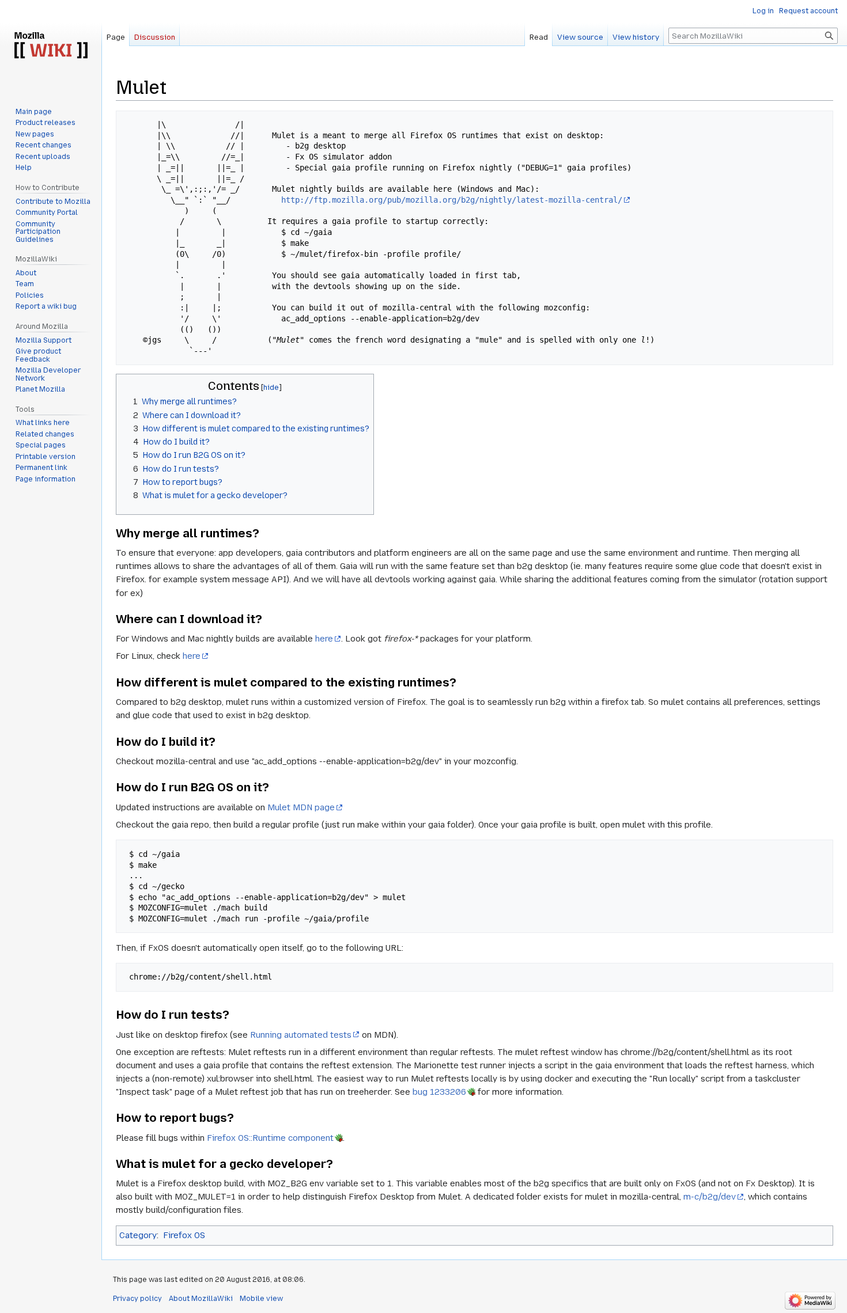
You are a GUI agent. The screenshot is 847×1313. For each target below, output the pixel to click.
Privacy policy (137, 1299)
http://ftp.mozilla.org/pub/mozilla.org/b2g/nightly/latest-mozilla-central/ (451, 199)
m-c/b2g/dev (709, 1196)
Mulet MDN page (301, 807)
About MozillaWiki (201, 1299)
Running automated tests (300, 1035)
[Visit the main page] (51, 46)
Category (138, 1235)
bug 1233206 (439, 1092)
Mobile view (261, 1299)
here (324, 638)
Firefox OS (184, 1235)
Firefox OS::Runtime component (270, 1138)
